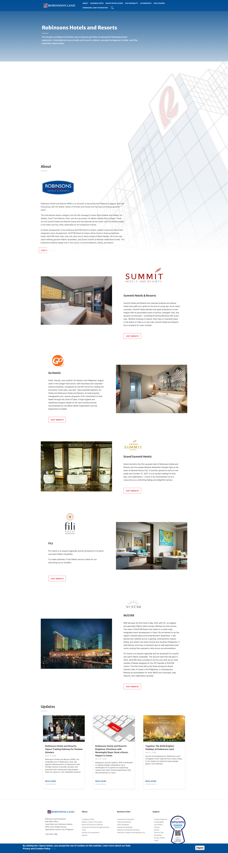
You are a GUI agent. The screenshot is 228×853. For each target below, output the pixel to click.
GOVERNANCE (145, 3)
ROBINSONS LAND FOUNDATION (95, 8)
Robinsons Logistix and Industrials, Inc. (131, 832)
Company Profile (88, 819)
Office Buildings (123, 825)
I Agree (199, 848)
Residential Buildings (124, 827)
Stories (156, 830)
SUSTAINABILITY (131, 3)
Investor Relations (160, 819)
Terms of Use (159, 832)
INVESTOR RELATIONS (114, 3)
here (53, 848)
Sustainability (159, 822)
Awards (84, 835)
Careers (157, 827)
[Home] (59, 6)
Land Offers (158, 825)
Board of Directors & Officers (92, 825)
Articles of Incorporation (90, 832)
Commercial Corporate (125, 819)
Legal (156, 840)
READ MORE (50, 781)
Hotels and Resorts (124, 822)
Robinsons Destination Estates (128, 830)
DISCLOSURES (159, 3)
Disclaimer (158, 835)
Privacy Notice (159, 838)
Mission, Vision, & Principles (92, 822)
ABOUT (85, 3)
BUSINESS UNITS (97, 3)
